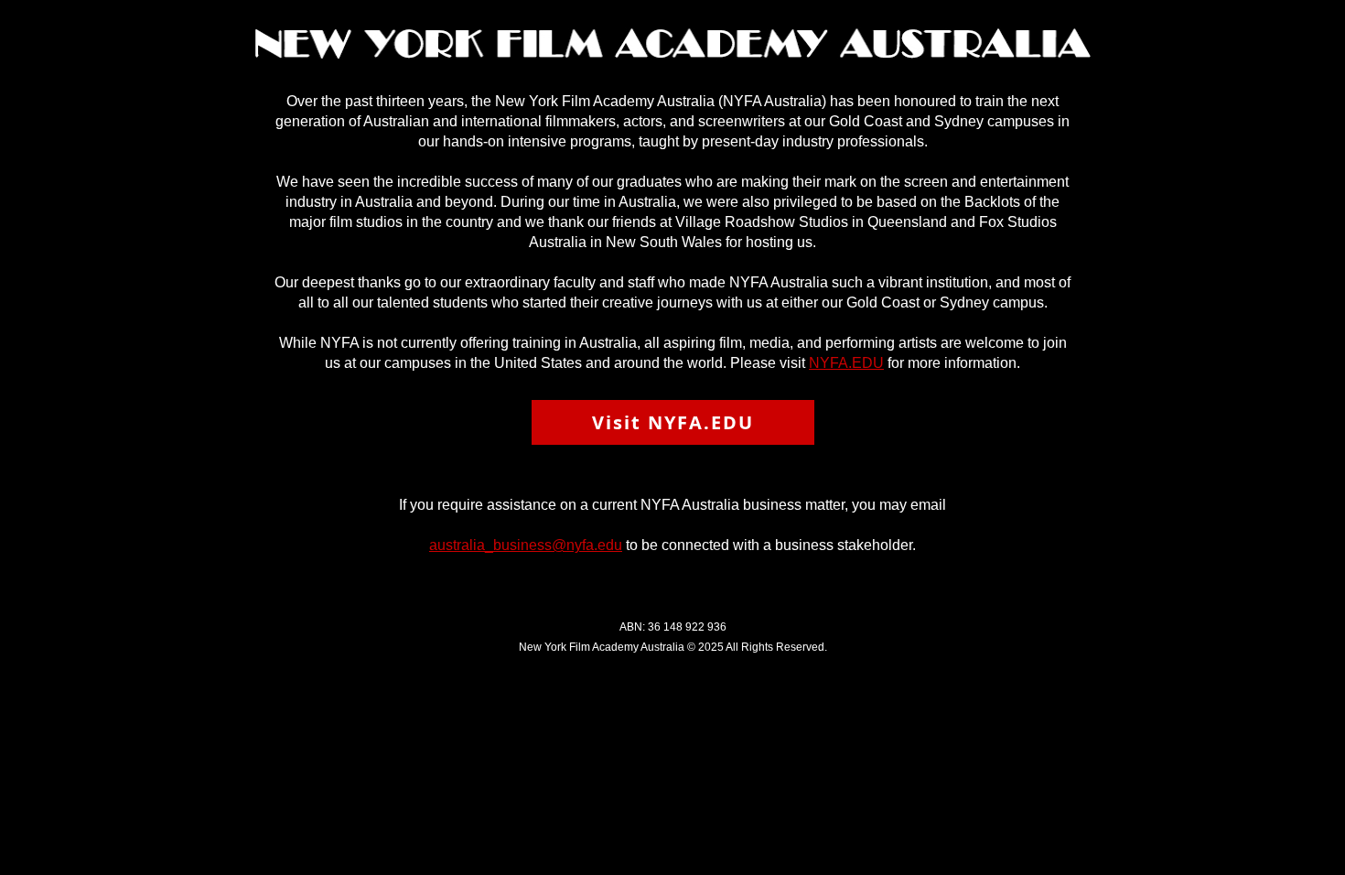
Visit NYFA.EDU (673, 422)
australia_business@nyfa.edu (525, 545)
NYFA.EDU (846, 363)
